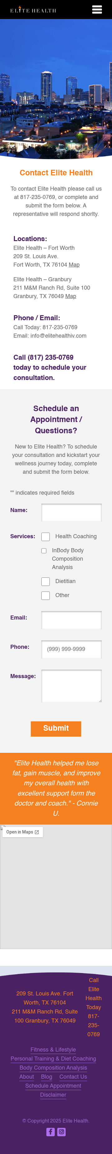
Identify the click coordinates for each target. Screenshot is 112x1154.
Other (62, 595)
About (26, 1077)
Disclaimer (53, 1095)
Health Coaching (76, 536)
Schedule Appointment (53, 1086)
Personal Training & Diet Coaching (53, 1059)
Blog (46, 1077)
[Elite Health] (56, 9)
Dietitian (65, 581)
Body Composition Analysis (53, 1068)
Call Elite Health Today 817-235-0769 (94, 1008)
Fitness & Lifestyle (53, 1050)
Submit (56, 729)
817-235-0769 (60, 327)
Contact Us (73, 1077)
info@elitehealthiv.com (58, 336)
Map (74, 265)
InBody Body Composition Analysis (68, 559)
